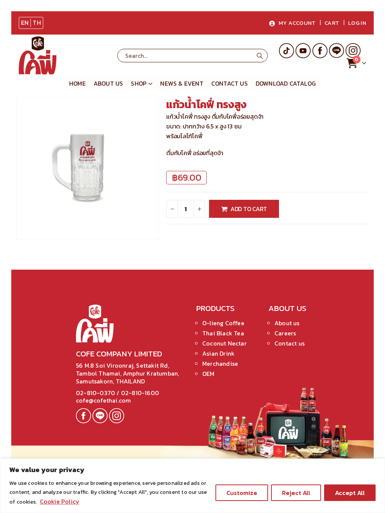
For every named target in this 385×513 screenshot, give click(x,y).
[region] (192, 486)
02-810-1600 (140, 392)
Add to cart (248, 208)
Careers (285, 333)
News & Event (181, 83)
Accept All (350, 492)
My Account (297, 22)
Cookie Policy (60, 501)
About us (108, 83)
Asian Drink (218, 353)
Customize (241, 492)
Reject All (296, 492)
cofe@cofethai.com (103, 400)
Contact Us (229, 83)
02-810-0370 (96, 392)
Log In (357, 22)
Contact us (289, 343)
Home (77, 83)
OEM (208, 373)
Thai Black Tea (223, 333)
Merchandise (220, 363)
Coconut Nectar (224, 343)
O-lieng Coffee (223, 322)
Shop (139, 83)
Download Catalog (286, 83)
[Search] (259, 55)
